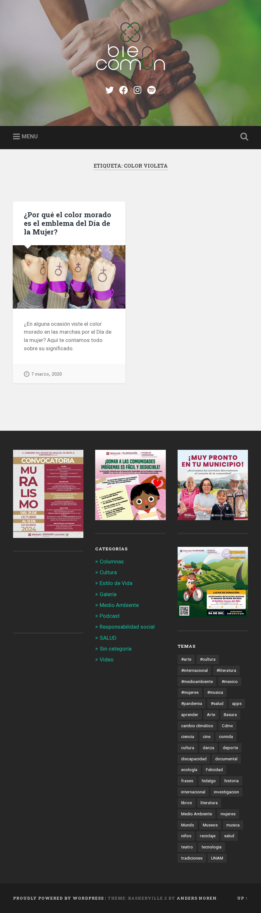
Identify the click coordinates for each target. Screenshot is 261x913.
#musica (215, 692)
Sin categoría (115, 648)
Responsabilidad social (127, 627)
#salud (217, 703)
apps (237, 703)
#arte (186, 659)
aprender (189, 714)
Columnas (112, 561)
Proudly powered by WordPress (58, 898)
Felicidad (214, 769)
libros (186, 802)
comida (226, 736)
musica (233, 824)
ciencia (187, 736)
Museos (210, 824)
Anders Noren (197, 898)
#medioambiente (197, 681)
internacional (193, 791)
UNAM (217, 858)
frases (187, 780)
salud (229, 835)
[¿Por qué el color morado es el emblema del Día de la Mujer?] (69, 277)
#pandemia (191, 703)
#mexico (230, 681)
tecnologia (211, 846)
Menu (30, 136)
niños (186, 835)
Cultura (108, 572)
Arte (211, 714)
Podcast (110, 616)
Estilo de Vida (116, 583)
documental (226, 758)
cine (206, 736)
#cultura (207, 659)
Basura (230, 714)
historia (231, 780)
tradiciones (191, 858)
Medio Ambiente (119, 605)
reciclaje (207, 835)
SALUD (108, 638)
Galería (108, 594)
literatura (209, 802)
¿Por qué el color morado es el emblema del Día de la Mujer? (67, 223)
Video (107, 659)
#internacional (194, 670)
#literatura (226, 670)
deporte (230, 747)
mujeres (228, 813)
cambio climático (197, 725)
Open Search (243, 137)
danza (208, 747)
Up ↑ (242, 898)
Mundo (187, 824)
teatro (187, 846)
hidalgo (209, 780)
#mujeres (190, 692)
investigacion (226, 791)
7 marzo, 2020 (46, 374)
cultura (187, 747)
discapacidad (194, 758)
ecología (189, 769)
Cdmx (227, 725)
